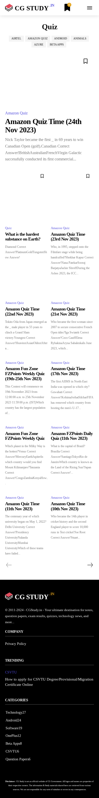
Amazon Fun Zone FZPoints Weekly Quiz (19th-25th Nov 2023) (24, 373)
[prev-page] (9, 565)
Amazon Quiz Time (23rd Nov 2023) (68, 237)
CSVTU (11, 672)
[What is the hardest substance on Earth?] (26, 196)
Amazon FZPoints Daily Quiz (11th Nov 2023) (72, 436)
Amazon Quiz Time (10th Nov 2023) (68, 506)
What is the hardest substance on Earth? (22, 237)
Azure (38, 44)
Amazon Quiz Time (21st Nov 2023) (68, 311)
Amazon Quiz (38, 38)
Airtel (16, 38)
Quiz (8, 228)
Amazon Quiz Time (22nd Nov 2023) (22, 311)
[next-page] (90, 565)
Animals (79, 38)
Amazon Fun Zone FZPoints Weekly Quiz (24, 436)
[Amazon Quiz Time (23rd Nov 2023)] (72, 196)
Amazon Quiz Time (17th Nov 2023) (68, 371)
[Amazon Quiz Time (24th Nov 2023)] (49, 79)
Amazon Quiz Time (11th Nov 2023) (22, 506)
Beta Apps (57, 44)
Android (60, 38)
